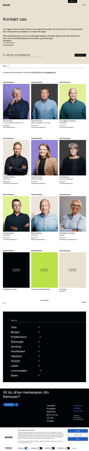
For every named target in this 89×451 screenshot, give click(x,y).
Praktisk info (73, 1)
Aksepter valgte (78, 435)
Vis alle (83, 302)
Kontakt (50, 421)
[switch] (40, 448)
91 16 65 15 (62, 181)
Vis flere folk (44, 300)
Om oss (50, 418)
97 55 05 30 (34, 125)
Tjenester (51, 405)
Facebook (78, 411)
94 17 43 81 (34, 181)
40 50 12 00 (36, 72)
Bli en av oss (52, 415)
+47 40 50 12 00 (8, 43)
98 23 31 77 (34, 238)
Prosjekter (51, 408)
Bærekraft (51, 412)
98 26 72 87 (62, 238)
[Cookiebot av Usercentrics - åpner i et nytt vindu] (8, 448)
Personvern (76, 415)
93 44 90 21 (6, 238)
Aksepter (78, 430)
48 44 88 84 (6, 181)
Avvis (77, 439)
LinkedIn (77, 408)
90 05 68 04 (6, 125)
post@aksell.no (8, 45)
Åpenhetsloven (77, 417)
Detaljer (74, 448)
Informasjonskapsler (79, 419)
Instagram (78, 405)
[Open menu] (84, 4)
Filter (4, 66)
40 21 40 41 (62, 125)
